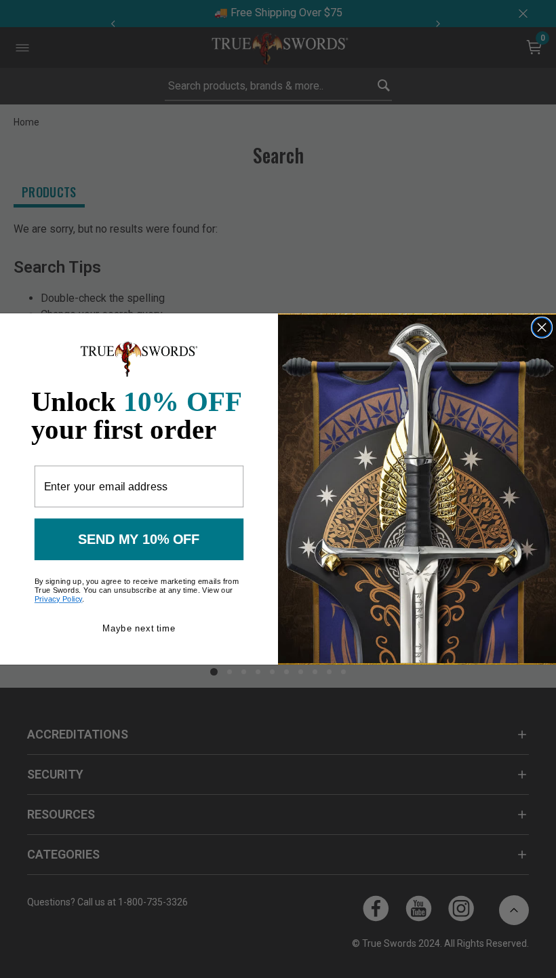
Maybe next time (138, 628)
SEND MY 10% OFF (139, 539)
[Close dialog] (542, 327)
